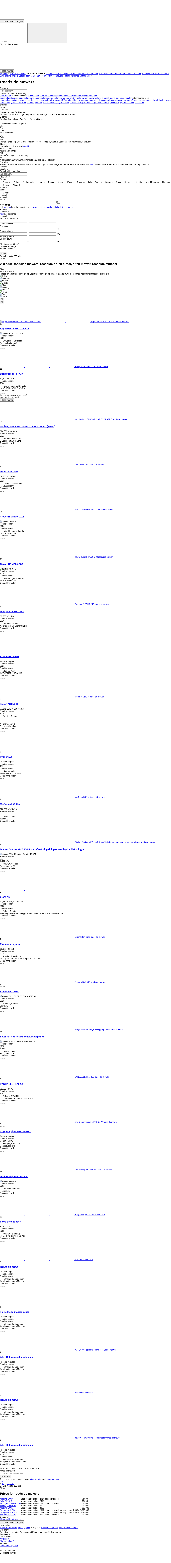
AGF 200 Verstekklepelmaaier (17, 1445)
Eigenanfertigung (10, 944)
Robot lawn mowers (80, 74)
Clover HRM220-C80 (11, 564)
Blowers (137, 74)
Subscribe (5, 1476)
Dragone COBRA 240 (12, 611)
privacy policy (36, 1479)
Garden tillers (25, 76)
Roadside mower (9, 1266)
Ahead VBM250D (9, 991)
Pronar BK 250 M (9, 656)
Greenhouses (57, 76)
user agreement (53, 1479)
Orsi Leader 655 (9, 471)
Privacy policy (24, 1527)
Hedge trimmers (126, 74)
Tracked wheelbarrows (109, 74)
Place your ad (7, 400)
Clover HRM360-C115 (12, 516)
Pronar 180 (6, 757)
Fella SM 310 (6, 1501)
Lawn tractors (52, 74)
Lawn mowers (64, 74)
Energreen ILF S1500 (9, 1512)
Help (10, 1519)
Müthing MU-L (6, 1508)
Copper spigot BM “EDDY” (15, 1131)
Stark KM (5, 896)
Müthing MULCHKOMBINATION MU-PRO (27, 426)
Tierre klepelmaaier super (14, 1312)
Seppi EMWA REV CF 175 (14, 328)
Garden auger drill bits (41, 76)
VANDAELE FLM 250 (12, 1084)
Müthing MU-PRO (8, 1506)
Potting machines (71, 76)
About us (4, 1519)
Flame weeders (162, 74)
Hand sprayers (148, 74)
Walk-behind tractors (9, 76)
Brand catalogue (70, 1527)
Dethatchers (85, 76)
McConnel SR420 (8, 1515)
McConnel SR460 (10, 804)
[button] (85, 57)
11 (8, 1484)
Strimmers (93, 74)
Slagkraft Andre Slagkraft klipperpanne (22, 1036)
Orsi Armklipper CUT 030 (14, 1176)
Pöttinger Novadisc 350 (10, 1503)
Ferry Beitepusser (10, 1221)
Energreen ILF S (7, 1510)
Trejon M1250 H (9, 704)
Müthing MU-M (6, 1499)
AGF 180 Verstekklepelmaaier (17, 1357)
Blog (61, 1527)
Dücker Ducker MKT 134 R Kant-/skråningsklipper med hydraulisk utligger (42, 849)
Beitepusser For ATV (12, 373)
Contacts (17, 1519)
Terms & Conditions (8, 1527)
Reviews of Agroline (49, 1527)
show (3, 254)
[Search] (47, 33)
